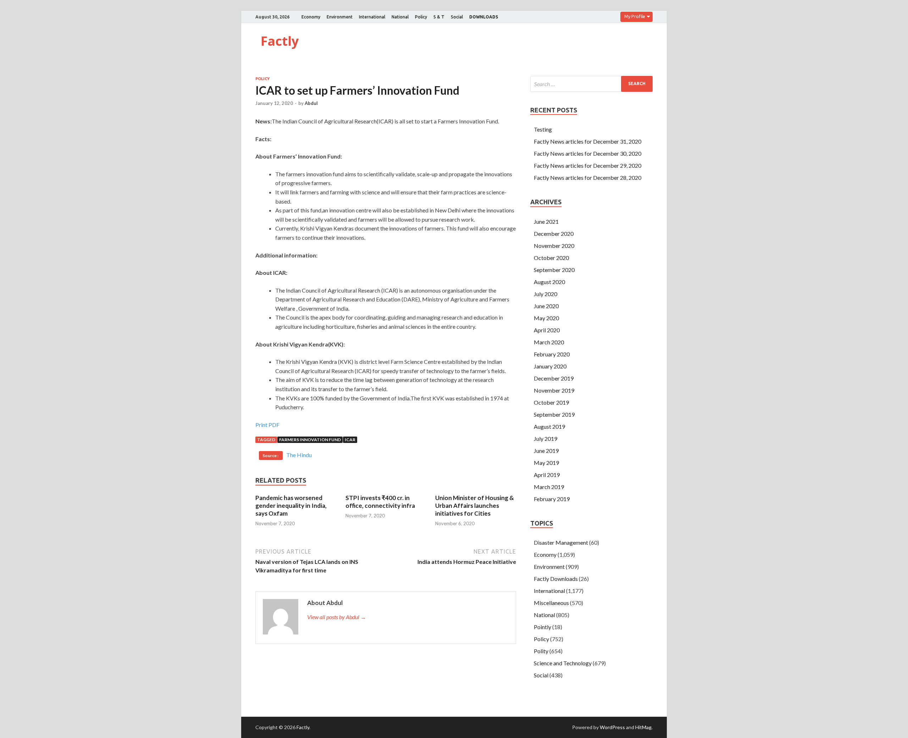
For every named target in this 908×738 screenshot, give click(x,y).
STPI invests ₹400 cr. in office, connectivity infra (380, 501)
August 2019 (549, 426)
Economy (310, 17)
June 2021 (546, 221)
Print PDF (267, 424)
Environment (340, 17)
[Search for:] (591, 84)
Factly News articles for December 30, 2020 (587, 153)
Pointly (542, 626)
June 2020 (546, 306)
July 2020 (545, 293)
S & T (438, 17)
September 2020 (554, 269)
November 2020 (554, 245)
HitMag (643, 727)
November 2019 (554, 390)
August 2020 (549, 281)
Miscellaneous (551, 602)
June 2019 (546, 450)
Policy (421, 17)
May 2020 (546, 318)
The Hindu (299, 454)
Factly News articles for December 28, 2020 (587, 177)
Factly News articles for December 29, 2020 (587, 165)
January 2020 (550, 366)
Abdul (311, 103)
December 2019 (554, 378)
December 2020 (554, 233)
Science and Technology (563, 663)
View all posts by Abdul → (336, 617)
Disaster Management (561, 542)
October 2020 (551, 257)
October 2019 (551, 402)
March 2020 (549, 342)
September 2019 (554, 414)
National (400, 17)
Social (457, 17)
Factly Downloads (556, 578)
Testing (543, 129)
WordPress (612, 727)
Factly (280, 41)
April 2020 (547, 330)
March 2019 (549, 486)
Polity (541, 651)
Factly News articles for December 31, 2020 (587, 141)
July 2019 (545, 438)
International (372, 17)
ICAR (350, 439)
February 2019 (552, 498)
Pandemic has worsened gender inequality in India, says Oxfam (291, 505)
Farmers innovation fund (310, 439)
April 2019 (547, 474)
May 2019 (546, 462)
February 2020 (552, 354)
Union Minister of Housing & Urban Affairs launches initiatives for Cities (474, 505)
